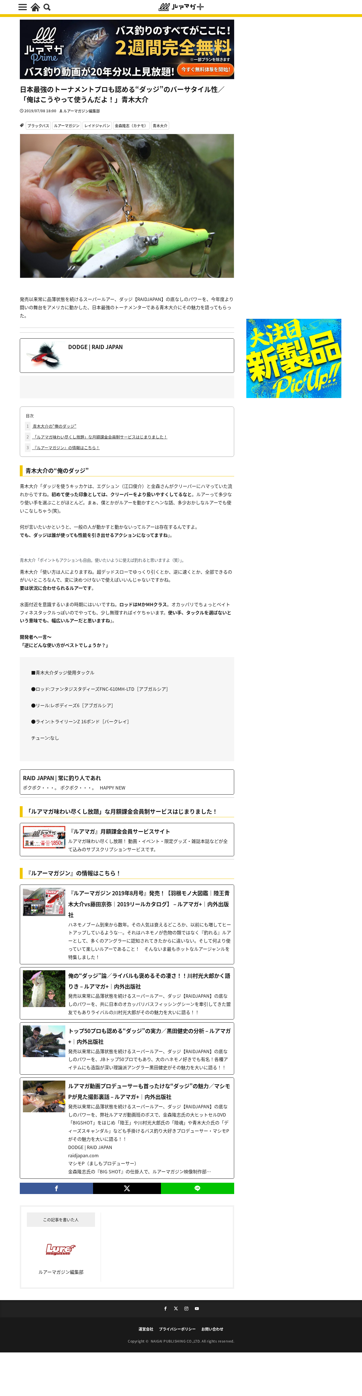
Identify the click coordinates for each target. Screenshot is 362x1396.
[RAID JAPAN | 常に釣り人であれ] (127, 782)
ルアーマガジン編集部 (81, 110)
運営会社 (146, 1329)
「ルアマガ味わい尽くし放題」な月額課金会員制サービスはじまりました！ (97, 437)
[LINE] (197, 1188)
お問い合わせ (212, 1329)
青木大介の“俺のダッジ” (51, 426)
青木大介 (160, 125)
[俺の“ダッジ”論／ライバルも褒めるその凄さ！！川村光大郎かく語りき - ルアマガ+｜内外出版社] (127, 993)
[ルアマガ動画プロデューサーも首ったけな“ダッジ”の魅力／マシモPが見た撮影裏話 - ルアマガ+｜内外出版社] (127, 1128)
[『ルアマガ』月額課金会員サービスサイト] (127, 839)
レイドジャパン (97, 125)
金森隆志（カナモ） (131, 125)
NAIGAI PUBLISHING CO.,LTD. (176, 1341)
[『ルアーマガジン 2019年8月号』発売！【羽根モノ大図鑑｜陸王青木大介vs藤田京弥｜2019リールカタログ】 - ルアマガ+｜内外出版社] (127, 924)
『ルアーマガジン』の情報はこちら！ (63, 447)
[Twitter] (127, 1188)
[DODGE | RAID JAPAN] (127, 356)
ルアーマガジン (66, 125)
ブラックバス (38, 125)
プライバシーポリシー (177, 1329)
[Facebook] (56, 1188)
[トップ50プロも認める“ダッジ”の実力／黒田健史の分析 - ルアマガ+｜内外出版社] (127, 1048)
